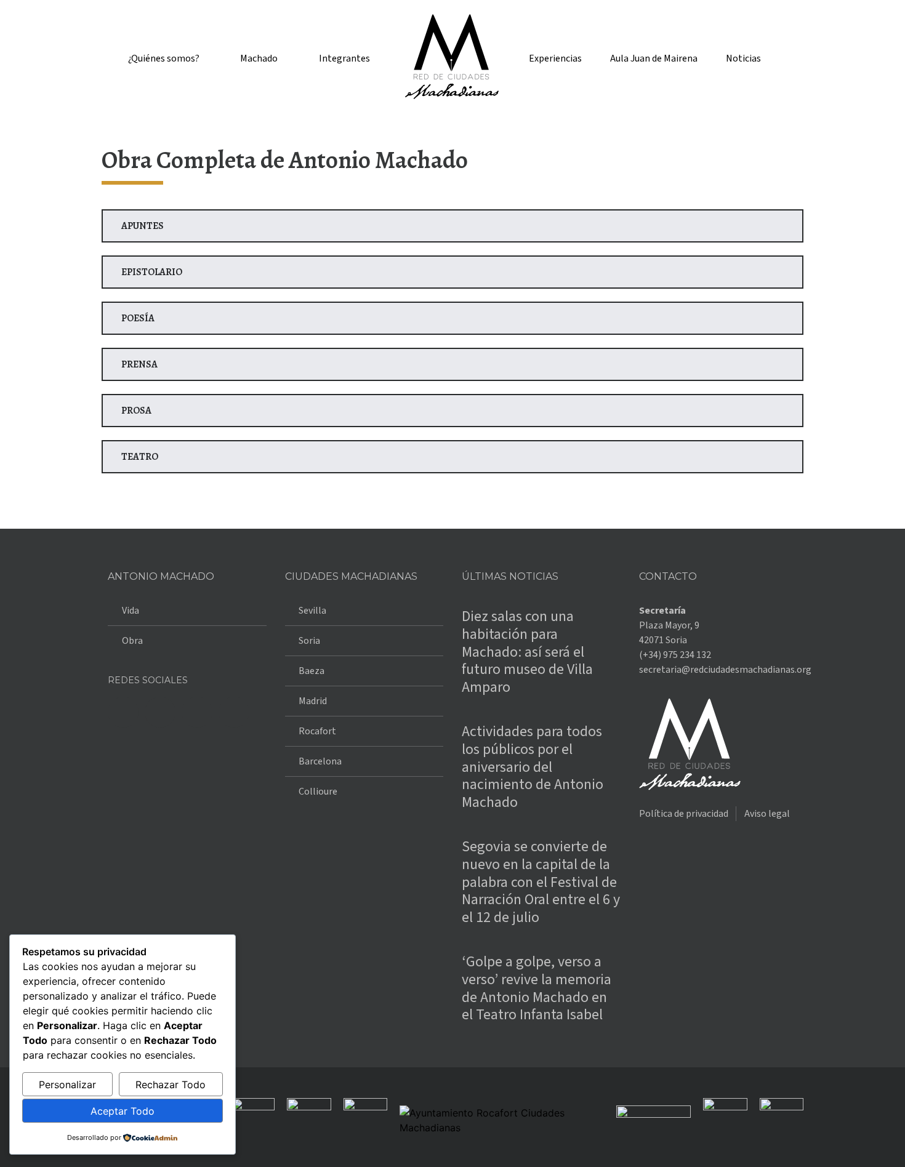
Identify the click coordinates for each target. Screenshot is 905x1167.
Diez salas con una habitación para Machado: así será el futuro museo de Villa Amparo (527, 652)
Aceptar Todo (122, 1111)
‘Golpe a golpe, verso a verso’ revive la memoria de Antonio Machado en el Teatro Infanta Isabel (536, 988)
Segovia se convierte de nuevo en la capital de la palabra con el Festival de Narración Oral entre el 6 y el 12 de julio (541, 882)
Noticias (743, 58)
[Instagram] (197, 712)
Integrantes (344, 58)
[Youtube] (234, 712)
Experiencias (555, 58)
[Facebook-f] (123, 712)
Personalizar (67, 1084)
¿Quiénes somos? (163, 58)
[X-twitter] (160, 712)
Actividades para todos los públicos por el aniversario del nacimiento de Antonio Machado (532, 767)
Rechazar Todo (170, 1084)
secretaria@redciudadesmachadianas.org (725, 669)
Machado (259, 58)
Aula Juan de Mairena (654, 58)
